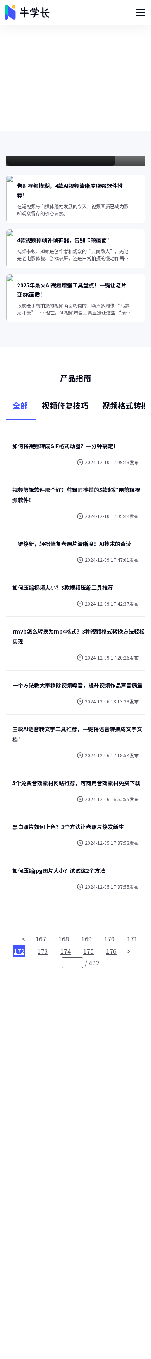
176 (111, 951)
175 (88, 951)
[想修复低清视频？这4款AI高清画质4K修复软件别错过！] (75, 161)
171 (132, 938)
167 (41, 938)
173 (43, 951)
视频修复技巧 (65, 405)
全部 (20, 405)
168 (63, 938)
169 (86, 938)
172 (19, 951)
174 (65, 951)
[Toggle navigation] (140, 12)
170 (109, 938)
